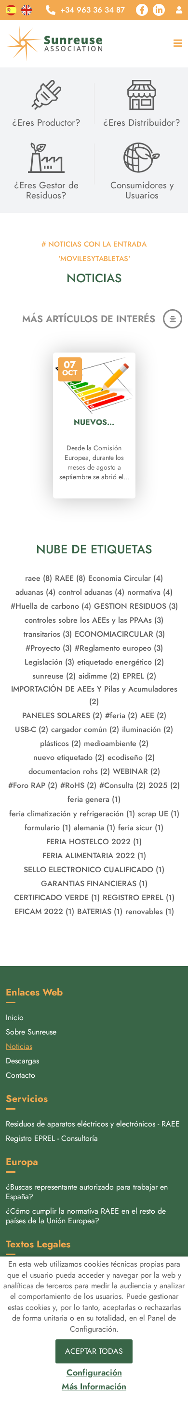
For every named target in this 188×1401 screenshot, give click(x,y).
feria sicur (140, 827)
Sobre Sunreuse (31, 1031)
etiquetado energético (120, 662)
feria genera (94, 799)
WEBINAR (136, 771)
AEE (153, 715)
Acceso (179, 9)
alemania (94, 827)
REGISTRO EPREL (139, 897)
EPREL (139, 675)
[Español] (11, 9)
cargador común (85, 729)
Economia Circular (125, 578)
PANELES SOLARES (62, 715)
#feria (121, 715)
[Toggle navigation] (175, 43)
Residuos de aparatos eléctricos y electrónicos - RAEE (93, 1123)
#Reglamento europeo (119, 648)
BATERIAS (99, 911)
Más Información (94, 1386)
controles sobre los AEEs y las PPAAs (94, 620)
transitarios (48, 634)
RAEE (70, 578)
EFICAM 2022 (44, 911)
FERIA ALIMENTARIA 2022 (94, 855)
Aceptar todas (94, 1351)
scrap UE (158, 813)
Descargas (22, 1060)
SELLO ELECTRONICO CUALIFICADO (94, 869)
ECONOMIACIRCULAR (120, 634)
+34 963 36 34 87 (92, 10)
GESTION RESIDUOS (136, 606)
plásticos (60, 743)
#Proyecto (49, 648)
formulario (48, 827)
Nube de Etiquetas (94, 549)
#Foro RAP (32, 785)
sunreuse (54, 675)
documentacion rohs (69, 771)
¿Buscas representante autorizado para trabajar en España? (87, 1191)
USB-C (31, 729)
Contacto (20, 1075)
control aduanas (91, 592)
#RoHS (78, 785)
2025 (164, 785)
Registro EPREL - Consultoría (52, 1138)
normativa (150, 592)
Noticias (19, 1046)
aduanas (35, 592)
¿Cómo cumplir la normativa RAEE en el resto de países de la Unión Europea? (86, 1215)
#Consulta (122, 785)
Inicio (15, 1017)
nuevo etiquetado (69, 757)
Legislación (49, 662)
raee (38, 578)
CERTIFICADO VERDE (57, 897)
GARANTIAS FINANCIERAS (94, 883)
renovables (149, 911)
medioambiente (116, 743)
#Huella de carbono (51, 606)
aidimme (99, 675)
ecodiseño (131, 757)
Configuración (94, 1372)
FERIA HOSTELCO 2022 (94, 841)
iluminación (147, 729)
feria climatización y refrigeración (72, 813)
